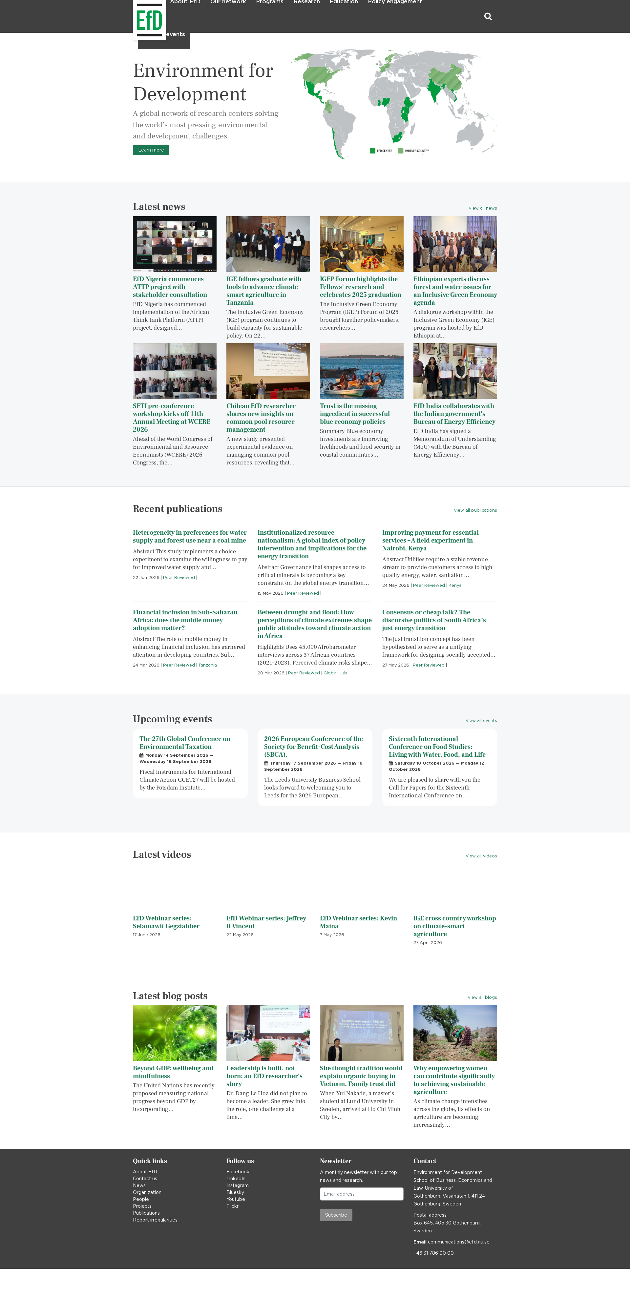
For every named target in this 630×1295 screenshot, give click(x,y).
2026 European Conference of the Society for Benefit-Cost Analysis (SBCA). (313, 747)
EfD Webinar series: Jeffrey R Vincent (266, 922)
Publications (146, 1213)
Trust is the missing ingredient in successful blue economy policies (355, 414)
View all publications (475, 510)
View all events (481, 720)
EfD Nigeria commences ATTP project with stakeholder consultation (170, 287)
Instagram (237, 1185)
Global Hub (335, 672)
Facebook (237, 1171)
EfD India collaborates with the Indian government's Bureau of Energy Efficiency (454, 414)
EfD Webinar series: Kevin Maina (358, 922)
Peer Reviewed (179, 577)
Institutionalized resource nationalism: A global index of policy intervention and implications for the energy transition (312, 544)
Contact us (145, 1178)
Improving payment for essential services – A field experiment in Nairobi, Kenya (430, 540)
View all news (483, 208)
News (139, 1185)
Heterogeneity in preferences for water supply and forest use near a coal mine (190, 536)
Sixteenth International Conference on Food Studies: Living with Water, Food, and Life (437, 747)
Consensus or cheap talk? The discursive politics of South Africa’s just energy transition (434, 620)
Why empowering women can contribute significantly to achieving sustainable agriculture (454, 1080)
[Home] (134, 16)
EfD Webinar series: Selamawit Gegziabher (166, 922)
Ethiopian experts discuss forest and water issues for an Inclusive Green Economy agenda (455, 291)
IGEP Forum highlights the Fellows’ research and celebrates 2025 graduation (360, 287)
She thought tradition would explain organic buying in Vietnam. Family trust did (361, 1076)
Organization (147, 1192)
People (141, 1199)
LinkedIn (235, 1178)
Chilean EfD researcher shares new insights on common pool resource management (261, 418)
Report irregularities (155, 1220)
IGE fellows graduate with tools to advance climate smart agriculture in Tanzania (264, 291)
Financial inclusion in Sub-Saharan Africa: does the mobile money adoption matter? (185, 620)
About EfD (145, 1171)
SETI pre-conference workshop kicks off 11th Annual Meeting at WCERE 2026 (171, 418)
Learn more (151, 150)
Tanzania (208, 665)
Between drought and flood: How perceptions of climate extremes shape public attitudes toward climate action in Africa (315, 624)
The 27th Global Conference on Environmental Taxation (184, 743)
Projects (142, 1206)
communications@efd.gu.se (459, 1241)
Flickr (232, 1206)
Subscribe (336, 1215)
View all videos (481, 855)
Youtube (235, 1199)
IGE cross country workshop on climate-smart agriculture (454, 926)
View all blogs (482, 997)
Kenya (455, 585)
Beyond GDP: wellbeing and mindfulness (173, 1072)
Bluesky (235, 1192)
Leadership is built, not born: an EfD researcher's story (264, 1076)
